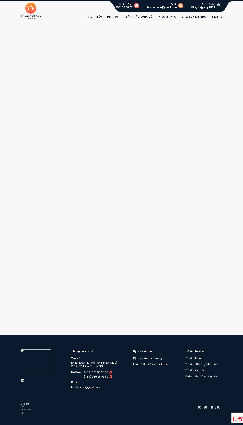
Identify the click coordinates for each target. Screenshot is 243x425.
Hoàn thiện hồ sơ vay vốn (202, 376)
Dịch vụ (112, 16)
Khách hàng (167, 16)
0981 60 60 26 (124, 7)
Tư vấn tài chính (195, 351)
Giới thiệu (95, 16)
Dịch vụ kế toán (143, 351)
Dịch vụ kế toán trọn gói (148, 358)
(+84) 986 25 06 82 (96, 376)
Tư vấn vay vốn (195, 370)
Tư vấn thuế (193, 358)
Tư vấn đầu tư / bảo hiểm (201, 364)
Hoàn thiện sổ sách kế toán (151, 364)
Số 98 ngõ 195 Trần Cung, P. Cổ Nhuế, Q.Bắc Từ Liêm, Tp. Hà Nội (94, 364)
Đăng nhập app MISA (203, 7)
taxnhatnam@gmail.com (162, 7)
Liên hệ (217, 16)
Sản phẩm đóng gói (139, 16)
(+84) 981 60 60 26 (96, 372)
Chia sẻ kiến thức (194, 16)
